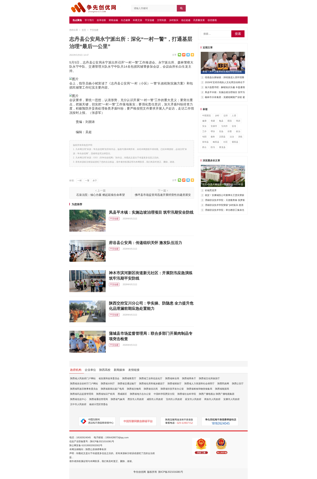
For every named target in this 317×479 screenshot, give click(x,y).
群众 (204, 147)
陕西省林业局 (172, 378)
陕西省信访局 (151, 388)
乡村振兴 (173, 20)
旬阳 (204, 136)
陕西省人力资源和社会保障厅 (199, 383)
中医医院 (206, 115)
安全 (204, 126)
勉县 (221, 121)
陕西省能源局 (222, 388)
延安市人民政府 (193, 399)
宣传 (234, 126)
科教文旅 (137, 20)
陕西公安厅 (238, 383)
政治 (238, 131)
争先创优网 (139, 471)
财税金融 (113, 20)
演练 (240, 136)
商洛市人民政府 (212, 399)
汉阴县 (222, 136)
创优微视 (212, 20)
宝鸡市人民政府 (174, 399)
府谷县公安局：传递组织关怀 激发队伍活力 (145, 242)
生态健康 (125, 20)
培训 (238, 121)
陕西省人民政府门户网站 (83, 378)
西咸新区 (122, 394)
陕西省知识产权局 (105, 394)
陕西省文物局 (134, 388)
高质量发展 (199, 20)
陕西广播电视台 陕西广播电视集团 (216, 394)
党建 (213, 121)
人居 (234, 115)
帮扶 (213, 131)
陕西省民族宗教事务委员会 (84, 388)
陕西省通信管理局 (98, 399)
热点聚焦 (77, 20)
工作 (204, 131)
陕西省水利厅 (108, 383)
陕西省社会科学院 (186, 394)
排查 (230, 131)
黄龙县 (222, 147)
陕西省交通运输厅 (127, 383)
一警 (87, 180)
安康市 (214, 126)
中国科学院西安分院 (164, 394)
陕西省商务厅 (189, 378)
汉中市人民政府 (78, 404)
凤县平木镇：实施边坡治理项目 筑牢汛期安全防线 (151, 212)
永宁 (95, 180)
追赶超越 (185, 20)
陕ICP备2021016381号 (102, 441)
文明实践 (161, 20)
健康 (204, 121)
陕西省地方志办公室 (140, 394)
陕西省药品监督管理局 (81, 394)
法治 (232, 136)
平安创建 (149, 20)
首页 (84, 30)
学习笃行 (89, 20)
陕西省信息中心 (78, 399)
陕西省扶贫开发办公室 (172, 388)
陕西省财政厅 (174, 383)
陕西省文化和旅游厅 (209, 378)
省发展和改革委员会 (109, 378)
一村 (79, 180)
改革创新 (101, 20)
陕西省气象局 (118, 399)
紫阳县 (235, 142)
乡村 (217, 115)
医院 (230, 121)
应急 (221, 131)
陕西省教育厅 (129, 378)
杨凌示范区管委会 (98, 404)
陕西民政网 (223, 383)
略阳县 (216, 142)
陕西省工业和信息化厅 (150, 378)
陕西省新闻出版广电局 (112, 388)
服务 (213, 136)
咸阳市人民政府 (155, 399)
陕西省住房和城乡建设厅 (152, 383)
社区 (225, 142)
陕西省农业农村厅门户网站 (84, 383)
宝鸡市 (224, 126)
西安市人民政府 (136, 399)
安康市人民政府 (231, 399)
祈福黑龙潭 (210, 190)
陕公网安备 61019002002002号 (85, 445)
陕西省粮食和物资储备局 (199, 388)
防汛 (213, 147)
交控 (225, 115)
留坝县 (205, 142)
